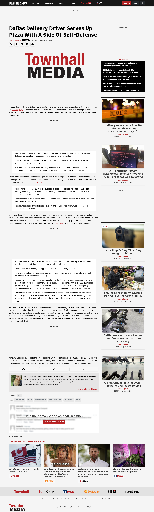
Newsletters (71, 499)
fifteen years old (35, 182)
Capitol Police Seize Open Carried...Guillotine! (121, 90)
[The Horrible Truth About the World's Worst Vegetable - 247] (129, 455)
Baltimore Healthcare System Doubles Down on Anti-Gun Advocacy (123, 338)
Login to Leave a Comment (54, 421)
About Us (42, 499)
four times (60, 223)
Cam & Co (35, 3)
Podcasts (49, 3)
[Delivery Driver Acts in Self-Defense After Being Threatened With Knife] (123, 111)
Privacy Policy (94, 499)
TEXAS (78, 400)
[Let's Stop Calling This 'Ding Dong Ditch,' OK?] (123, 236)
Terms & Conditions (82, 499)
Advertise (49, 499)
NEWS (19, 395)
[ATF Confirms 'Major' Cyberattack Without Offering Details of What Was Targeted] (123, 156)
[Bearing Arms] (18, 3)
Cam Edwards (16, 40)
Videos (61, 3)
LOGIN (136, 3)
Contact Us (56, 499)
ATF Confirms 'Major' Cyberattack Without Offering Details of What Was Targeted (123, 174)
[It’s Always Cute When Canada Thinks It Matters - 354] (25, 455)
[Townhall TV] (86, 3)
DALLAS (29, 400)
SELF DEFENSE (68, 400)
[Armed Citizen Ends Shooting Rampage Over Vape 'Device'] (123, 368)
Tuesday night (17, 110)
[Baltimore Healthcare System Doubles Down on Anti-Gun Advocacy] (123, 321)
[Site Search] (142, 3)
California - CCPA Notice (107, 499)
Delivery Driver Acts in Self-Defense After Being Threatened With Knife (123, 128)
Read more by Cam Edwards (87, 389)
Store (73, 3)
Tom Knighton (123, 256)
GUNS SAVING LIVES (55, 400)
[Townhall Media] (17, 507)
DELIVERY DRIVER (40, 400)
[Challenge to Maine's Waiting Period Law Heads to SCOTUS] (123, 278)
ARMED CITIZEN (19, 400)
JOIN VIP (126, 3)
